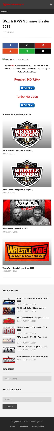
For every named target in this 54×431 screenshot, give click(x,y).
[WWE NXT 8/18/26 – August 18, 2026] (9, 349)
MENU (5, 12)
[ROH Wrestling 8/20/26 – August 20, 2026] (9, 330)
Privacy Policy (38, 427)
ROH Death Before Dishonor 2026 (31, 308)
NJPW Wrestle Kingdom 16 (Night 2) (18, 150)
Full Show (28, 88)
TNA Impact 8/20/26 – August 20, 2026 (33, 318)
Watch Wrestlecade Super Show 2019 (18, 268)
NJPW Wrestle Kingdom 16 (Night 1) (18, 190)
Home (12, 427)
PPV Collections (8, 32)
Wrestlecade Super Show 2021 (15, 229)
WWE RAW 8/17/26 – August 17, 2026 (32, 356)
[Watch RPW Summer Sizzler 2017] (27, 134)
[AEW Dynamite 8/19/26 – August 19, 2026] (9, 340)
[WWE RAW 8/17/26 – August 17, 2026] (9, 359)
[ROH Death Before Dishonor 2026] (9, 311)
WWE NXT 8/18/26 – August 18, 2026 (32, 347)
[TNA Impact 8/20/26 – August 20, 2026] (9, 320)
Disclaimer (23, 427)
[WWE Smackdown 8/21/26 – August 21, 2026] (9, 301)
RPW (12, 66)
